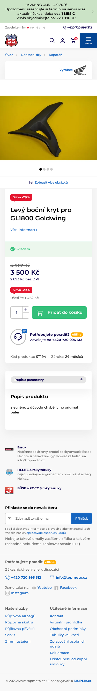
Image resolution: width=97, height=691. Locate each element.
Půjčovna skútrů (19, 622)
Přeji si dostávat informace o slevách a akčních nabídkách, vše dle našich (48, 530)
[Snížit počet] (26, 315)
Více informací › (23, 230)
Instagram (20, 593)
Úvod (9, 55)
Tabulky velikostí (64, 635)
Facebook (68, 587)
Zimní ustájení (18, 641)
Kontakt (56, 616)
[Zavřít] (93, 11)
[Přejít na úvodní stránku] (11, 40)
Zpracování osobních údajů (46, 533)
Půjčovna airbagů (20, 616)
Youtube (45, 587)
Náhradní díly (31, 55)
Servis (10, 635)
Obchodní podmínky (68, 629)
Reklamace (59, 653)
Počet (17, 313)
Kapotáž (55, 55)
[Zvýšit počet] (26, 310)
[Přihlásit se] (62, 40)
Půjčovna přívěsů (20, 629)
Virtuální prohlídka (66, 622)
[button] (52, 40)
